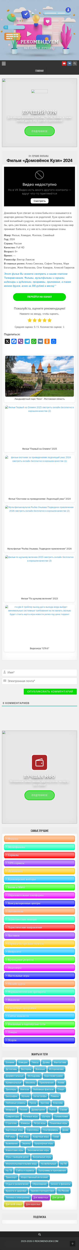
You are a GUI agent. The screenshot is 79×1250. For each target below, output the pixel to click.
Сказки (63, 1109)
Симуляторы (12, 1116)
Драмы (46, 1062)
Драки (65, 1130)
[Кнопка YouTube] (64, 63)
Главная (39, 70)
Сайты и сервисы (25, 1170)
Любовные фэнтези (43, 1089)
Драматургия (38, 1109)
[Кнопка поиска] (75, 63)
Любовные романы (16, 1103)
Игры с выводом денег (17, 1157)
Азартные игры (41, 1137)
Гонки (56, 1137)
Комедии (23, 1062)
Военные (40, 1069)
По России (63, 1191)
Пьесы (52, 1109)
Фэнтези (24, 1089)
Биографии (11, 1096)
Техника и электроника (17, 1197)
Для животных (40, 1197)
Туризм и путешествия (42, 1191)
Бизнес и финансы (60, 1184)
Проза (33, 1103)
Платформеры (50, 1130)
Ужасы (35, 1062)
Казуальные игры (42, 1157)
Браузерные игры (44, 1143)
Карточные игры (14, 1130)
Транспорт (11, 1177)
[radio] (30, 321)
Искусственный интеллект (34, 1177)
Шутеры (46, 1116)
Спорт (61, 1089)
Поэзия (23, 1109)
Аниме (61, 1082)
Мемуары (11, 1109)
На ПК (63, 1164)
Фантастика (60, 1062)
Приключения (46, 1082)
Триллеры (11, 1089)
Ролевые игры (30, 1116)
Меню (4, 63)
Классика (58, 1103)
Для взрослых (33, 1204)
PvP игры (10, 1137)
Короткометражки (53, 1076)
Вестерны (26, 1069)
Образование (40, 1184)
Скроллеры (33, 1130)
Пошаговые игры (58, 1123)
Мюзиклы (30, 1082)
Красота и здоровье (16, 1191)
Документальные (15, 1076)
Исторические (56, 1069)
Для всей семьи (14, 1204)
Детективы (11, 1069)
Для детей (57, 1197)
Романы (55, 1096)
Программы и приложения (52, 1170)
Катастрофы (40, 1096)
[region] (39, 30)
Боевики (10, 1062)
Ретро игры (40, 1123)
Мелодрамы (34, 1076)
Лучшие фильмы (40, 155)
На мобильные (48, 1164)
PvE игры (24, 1137)
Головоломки (61, 1116)
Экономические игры (38, 1150)
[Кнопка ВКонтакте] (69, 63)
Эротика (44, 1103)
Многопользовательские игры (21, 1164)
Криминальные (13, 1082)
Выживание (12, 1143)
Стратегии (11, 1123)
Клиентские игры (14, 1150)
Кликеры (25, 1123)
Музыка (25, 1096)
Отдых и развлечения (17, 1184)
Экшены (26, 1143)
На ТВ (9, 1170)
